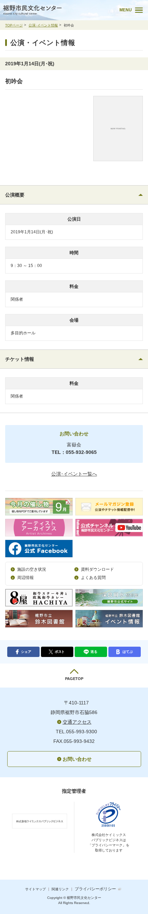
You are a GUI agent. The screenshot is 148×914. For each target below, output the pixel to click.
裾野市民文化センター (55, 10)
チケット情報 (19, 359)
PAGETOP (74, 679)
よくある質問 (93, 577)
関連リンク (60, 889)
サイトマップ (35, 889)
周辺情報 (25, 577)
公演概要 (14, 195)
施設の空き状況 (31, 569)
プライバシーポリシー (95, 889)
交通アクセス (77, 722)
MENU (125, 10)
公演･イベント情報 (43, 25)
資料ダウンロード (97, 569)
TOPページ (14, 25)
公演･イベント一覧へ (74, 474)
